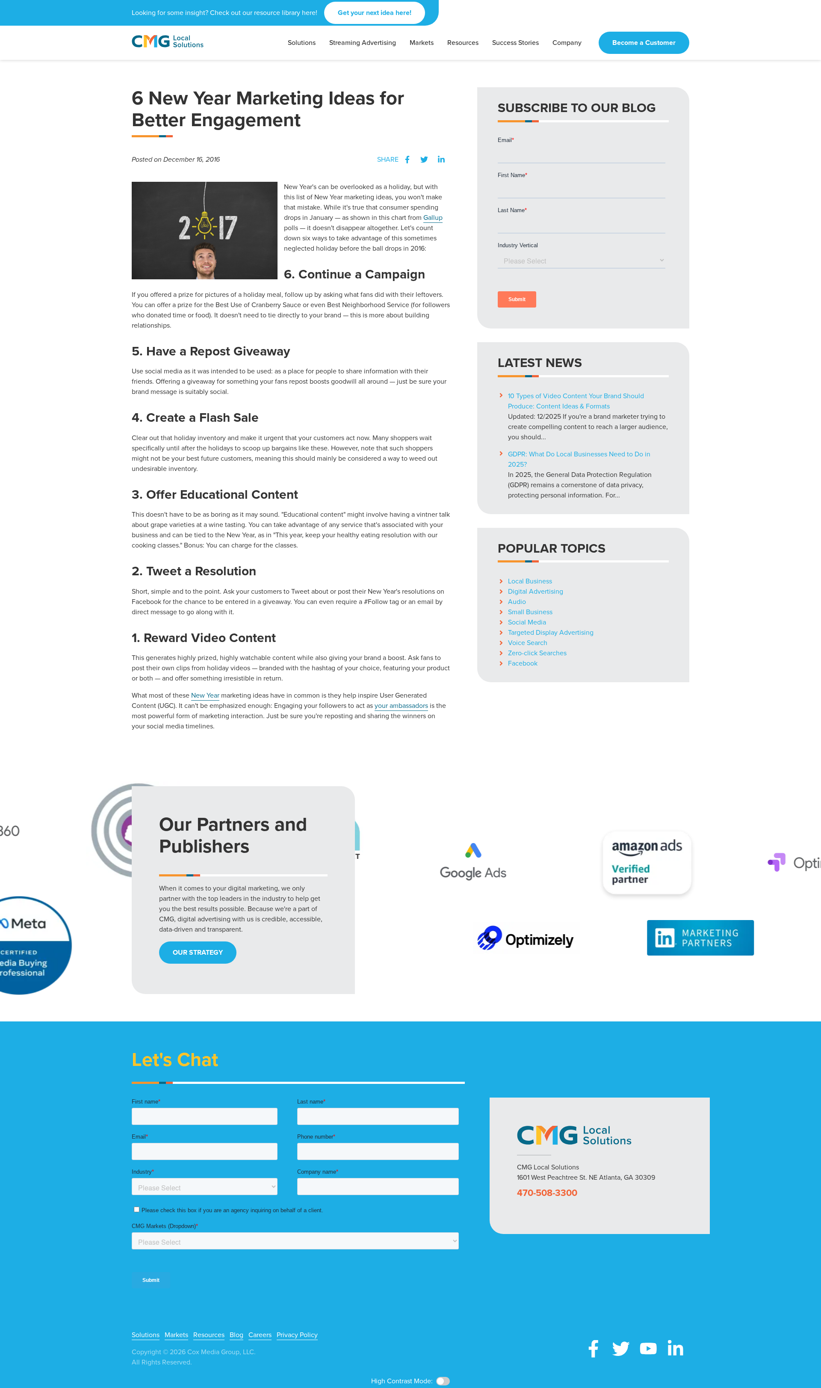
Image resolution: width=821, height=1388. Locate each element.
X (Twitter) (621, 1348)
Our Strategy (198, 952)
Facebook (407, 159)
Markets (176, 1335)
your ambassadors (401, 705)
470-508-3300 (547, 1193)
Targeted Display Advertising (551, 632)
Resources (208, 1335)
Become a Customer (644, 42)
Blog (236, 1335)
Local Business (530, 581)
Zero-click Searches (537, 653)
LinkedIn (441, 159)
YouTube (648, 1348)
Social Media (527, 622)
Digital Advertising (535, 591)
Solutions (145, 1335)
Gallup (433, 217)
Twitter (424, 159)
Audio (517, 602)
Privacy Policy (297, 1335)
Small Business (530, 612)
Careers (260, 1335)
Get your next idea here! (374, 13)
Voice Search (527, 643)
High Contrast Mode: (38, 33)
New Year (205, 695)
